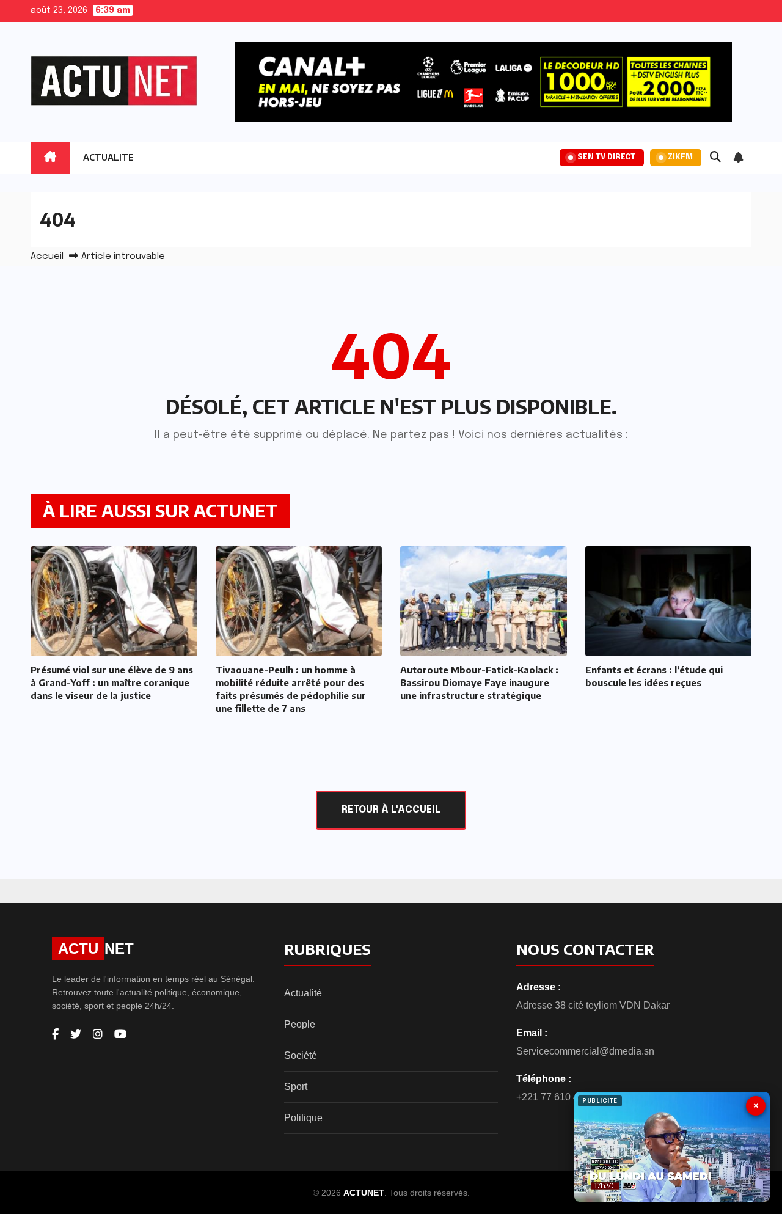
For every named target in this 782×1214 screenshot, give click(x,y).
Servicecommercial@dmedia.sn (585, 1051)
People (299, 1024)
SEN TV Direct (606, 157)
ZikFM (680, 157)
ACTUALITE (108, 157)
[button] (715, 157)
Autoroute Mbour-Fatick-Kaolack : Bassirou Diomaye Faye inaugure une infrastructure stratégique (479, 682)
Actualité (303, 993)
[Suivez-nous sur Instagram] (98, 1034)
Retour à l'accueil (391, 810)
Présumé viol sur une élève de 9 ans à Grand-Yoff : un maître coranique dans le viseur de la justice (112, 682)
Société (300, 1055)
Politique (303, 1118)
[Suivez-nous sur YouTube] (120, 1034)
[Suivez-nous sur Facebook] (55, 1034)
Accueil (47, 256)
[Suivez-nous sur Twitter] (75, 1034)
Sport (295, 1086)
